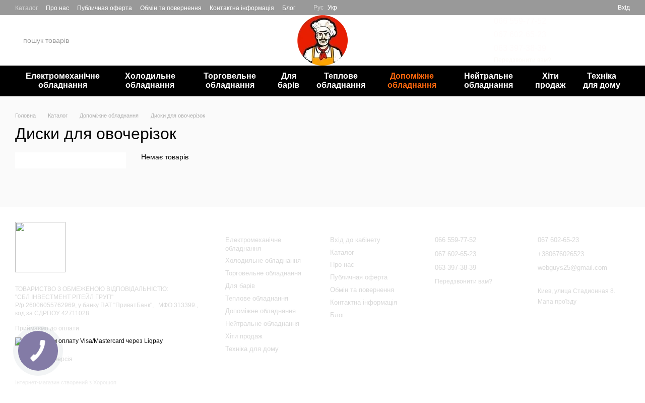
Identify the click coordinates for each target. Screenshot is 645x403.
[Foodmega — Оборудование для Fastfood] (40, 246)
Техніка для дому (601, 80)
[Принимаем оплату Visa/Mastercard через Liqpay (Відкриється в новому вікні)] (89, 340)
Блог (288, 8)
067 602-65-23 (520, 34)
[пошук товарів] (110, 40)
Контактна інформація (242, 8)
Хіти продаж (550, 80)
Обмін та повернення (171, 8)
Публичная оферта (104, 8)
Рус (318, 8)
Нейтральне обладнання (488, 80)
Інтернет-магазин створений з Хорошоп (65, 382)
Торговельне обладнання (230, 80)
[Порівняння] (592, 8)
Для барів (288, 80)
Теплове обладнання (340, 80)
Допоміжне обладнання (412, 80)
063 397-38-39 (520, 48)
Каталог (26, 8)
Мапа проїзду (557, 301)
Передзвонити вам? (522, 60)
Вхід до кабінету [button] (355, 240)
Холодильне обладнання (150, 80)
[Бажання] (573, 8)
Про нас (57, 8)
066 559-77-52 (520, 21)
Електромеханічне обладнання (63, 80)
